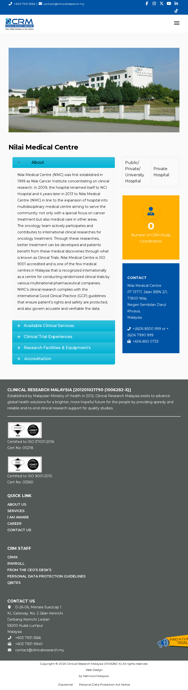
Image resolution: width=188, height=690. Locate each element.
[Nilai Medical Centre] (94, 90)
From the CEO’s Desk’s (29, 570)
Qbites (14, 582)
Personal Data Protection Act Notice (104, 684)
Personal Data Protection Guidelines (46, 576)
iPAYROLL (16, 563)
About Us (16, 504)
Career (14, 523)
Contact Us (19, 530)
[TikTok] (176, 11)
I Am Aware (18, 517)
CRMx (12, 557)
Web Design (94, 670)
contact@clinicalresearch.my (64, 4)
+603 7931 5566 (24, 4)
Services (15, 511)
